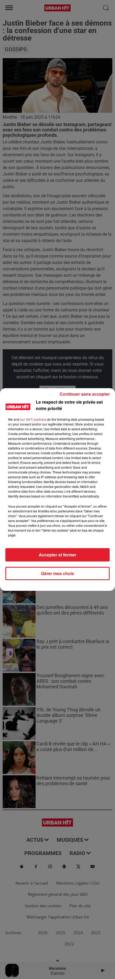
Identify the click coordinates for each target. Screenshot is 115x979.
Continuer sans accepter (85, 394)
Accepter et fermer (57, 555)
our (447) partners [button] (33, 419)
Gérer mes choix (57, 573)
